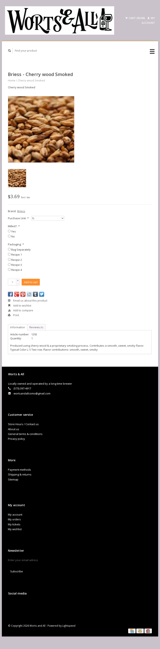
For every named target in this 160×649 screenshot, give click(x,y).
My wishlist (15, 529)
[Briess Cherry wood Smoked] (41, 129)
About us (13, 429)
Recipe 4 (16, 270)
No (13, 236)
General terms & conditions (25, 434)
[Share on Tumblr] (35, 294)
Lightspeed (68, 625)
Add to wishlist (21, 305)
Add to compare (22, 310)
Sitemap (13, 479)
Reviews (36, 327)
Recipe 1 (16, 254)
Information (17, 327)
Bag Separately (21, 249)
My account (15, 514)
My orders (14, 519)
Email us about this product (29, 300)
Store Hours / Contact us (23, 424)
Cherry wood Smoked (31, 80)
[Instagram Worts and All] (37, 604)
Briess (21, 211)
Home (11, 80)
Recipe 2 (16, 260)
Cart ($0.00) (136, 18)
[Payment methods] (132, 631)
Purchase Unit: (18, 218)
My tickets (14, 524)
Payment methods (19, 470)
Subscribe (16, 571)
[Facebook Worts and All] (12, 604)
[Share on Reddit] (29, 294)
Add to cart (31, 282)
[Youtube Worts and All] (29, 604)
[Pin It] (22, 294)
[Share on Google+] (16, 294)
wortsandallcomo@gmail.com (32, 393)
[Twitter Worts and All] (20, 604)
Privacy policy (16, 439)
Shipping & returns (19, 474)
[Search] (9, 51)
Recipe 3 (16, 265)
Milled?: (13, 226)
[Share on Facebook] (10, 294)
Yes (13, 231)
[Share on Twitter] (41, 294)
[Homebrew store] (59, 20)
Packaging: (16, 244)
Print (15, 315)
